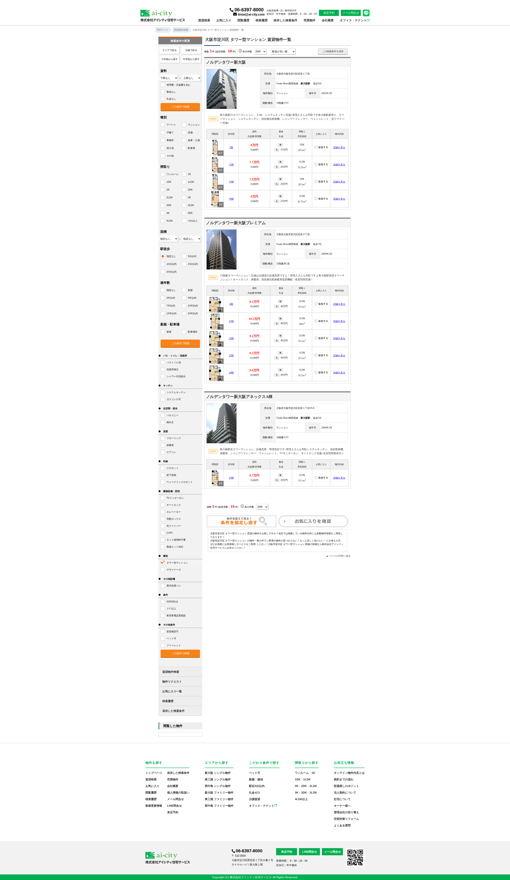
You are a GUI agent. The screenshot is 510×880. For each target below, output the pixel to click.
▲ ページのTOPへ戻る (338, 556)
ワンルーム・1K (305, 772)
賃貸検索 (204, 20)
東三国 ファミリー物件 (219, 799)
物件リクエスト (172, 681)
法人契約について (345, 792)
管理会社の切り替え (346, 812)
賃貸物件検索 (170, 671)
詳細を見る (339, 147)
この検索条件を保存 (332, 51)
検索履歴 (262, 20)
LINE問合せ (174, 805)
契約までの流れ (343, 779)
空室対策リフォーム (346, 818)
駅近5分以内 (257, 786)
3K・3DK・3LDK (306, 792)
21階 (231, 321)
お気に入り (223, 20)
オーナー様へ (342, 805)
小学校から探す (169, 59)
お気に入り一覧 (172, 691)
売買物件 (310, 20)
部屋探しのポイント (346, 786)
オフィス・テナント (353, 20)
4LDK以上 (301, 799)
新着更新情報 (153, 805)
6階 (231, 304)
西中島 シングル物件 (218, 786)
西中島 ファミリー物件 (219, 805)
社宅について (342, 799)
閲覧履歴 (243, 20)
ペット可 (254, 772)
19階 (231, 198)
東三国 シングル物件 (218, 779)
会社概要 (328, 20)
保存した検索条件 (285, 20)
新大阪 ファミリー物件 (219, 792)
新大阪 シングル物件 (218, 772)
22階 (231, 338)
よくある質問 (342, 825)
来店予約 (328, 12)
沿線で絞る (191, 50)
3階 (231, 147)
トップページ (153, 772)
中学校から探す (191, 59)
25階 (231, 477)
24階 (231, 372)
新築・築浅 (256, 779)
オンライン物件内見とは (349, 772)
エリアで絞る (169, 50)
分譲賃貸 (254, 799)
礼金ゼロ (254, 792)
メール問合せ (350, 12)
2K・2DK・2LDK (306, 786)
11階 (231, 164)
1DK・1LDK (303, 779)
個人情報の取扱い (178, 792)
